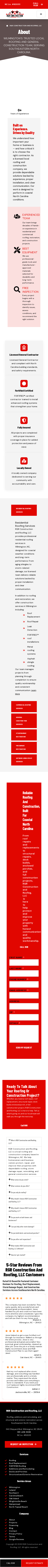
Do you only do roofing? (18, 1192)
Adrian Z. (36, 1389)
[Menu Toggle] (41, 14)
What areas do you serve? (19, 1180)
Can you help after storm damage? (22, 1226)
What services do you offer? (20, 1186)
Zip (11, 1012)
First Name (16, 957)
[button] (24, 1141)
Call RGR (10, 1563)
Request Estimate (34, 1563)
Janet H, (37, 1355)
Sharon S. (37, 1320)
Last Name (15, 968)
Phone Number (18, 979)
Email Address (18, 990)
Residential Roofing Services (25, 524)
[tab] (24, 510)
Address (14, 1001)
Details (14, 1023)
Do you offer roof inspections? (21, 1239)
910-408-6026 (24, 1432)
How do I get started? (18, 1255)
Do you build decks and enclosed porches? (25, 1233)
